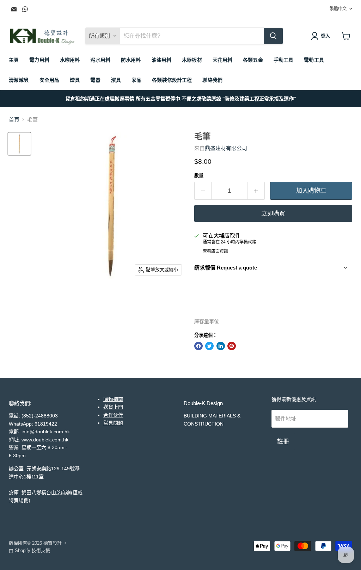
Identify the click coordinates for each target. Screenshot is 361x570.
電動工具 (314, 60)
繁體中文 (338, 8)
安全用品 (49, 80)
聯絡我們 (212, 80)
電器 (95, 80)
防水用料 (131, 60)
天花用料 (223, 60)
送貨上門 (113, 407)
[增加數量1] (256, 191)
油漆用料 (162, 60)
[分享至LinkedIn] (220, 346)
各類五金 (253, 60)
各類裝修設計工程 (172, 80)
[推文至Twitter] (209, 346)
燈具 (75, 80)
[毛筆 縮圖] (19, 143)
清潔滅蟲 (19, 80)
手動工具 (284, 60)
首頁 (14, 120)
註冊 (283, 441)
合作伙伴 (113, 415)
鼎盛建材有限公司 (226, 148)
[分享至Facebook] (198, 346)
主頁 (14, 60)
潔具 (116, 80)
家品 (136, 80)
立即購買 (273, 213)
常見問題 (113, 423)
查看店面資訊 (215, 251)
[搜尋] (273, 36)
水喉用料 (70, 60)
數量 (198, 175)
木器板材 (192, 60)
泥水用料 (100, 60)
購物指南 (113, 399)
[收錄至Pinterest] (231, 346)
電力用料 (39, 60)
